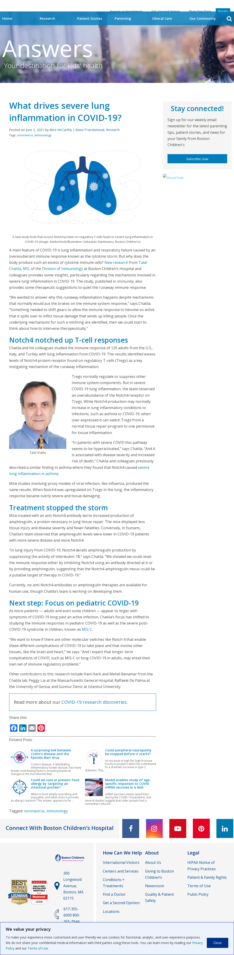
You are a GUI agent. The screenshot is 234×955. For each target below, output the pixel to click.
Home (7, 18)
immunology (43, 135)
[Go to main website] (69, 862)
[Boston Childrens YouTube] (177, 828)
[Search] (229, 18)
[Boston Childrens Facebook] (130, 828)
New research (116, 262)
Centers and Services (120, 871)
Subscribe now (197, 159)
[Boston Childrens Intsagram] (154, 828)
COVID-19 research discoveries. (94, 702)
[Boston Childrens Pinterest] (201, 828)
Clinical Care (162, 18)
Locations (111, 911)
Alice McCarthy (61, 130)
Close (217, 943)
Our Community (202, 18)
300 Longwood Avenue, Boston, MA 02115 (73, 886)
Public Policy (197, 894)
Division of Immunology (62, 268)
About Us (153, 862)
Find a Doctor (114, 894)
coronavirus (25, 135)
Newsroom (154, 885)
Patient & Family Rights (207, 877)
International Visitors (121, 862)
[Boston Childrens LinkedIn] (224, 828)
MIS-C (87, 629)
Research (47, 18)
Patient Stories (89, 18)
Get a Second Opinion (121, 902)
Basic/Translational (89, 130)
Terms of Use (38, 948)
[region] (117, 938)
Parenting (123, 18)
